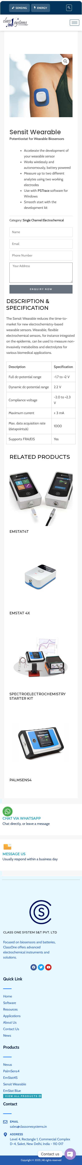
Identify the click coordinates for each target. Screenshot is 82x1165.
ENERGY (42, 7)
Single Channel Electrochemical (43, 220)
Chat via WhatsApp (22, 818)
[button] (69, 8)
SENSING (21, 7)
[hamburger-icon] (74, 23)
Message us (14, 854)
